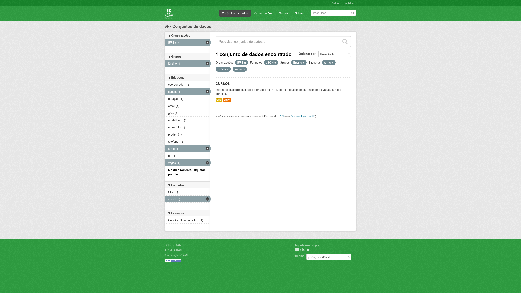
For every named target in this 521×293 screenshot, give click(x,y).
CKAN (302, 249)
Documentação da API (302, 116)
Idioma (299, 256)
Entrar (335, 3)
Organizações (263, 13)
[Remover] (245, 62)
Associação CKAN (176, 255)
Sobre (299, 13)
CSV (218, 99)
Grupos (283, 13)
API (282, 116)
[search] (345, 41)
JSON (227, 99)
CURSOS (223, 83)
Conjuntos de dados (235, 13)
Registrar (349, 3)
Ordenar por (307, 53)
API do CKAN (173, 250)
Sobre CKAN (173, 245)
